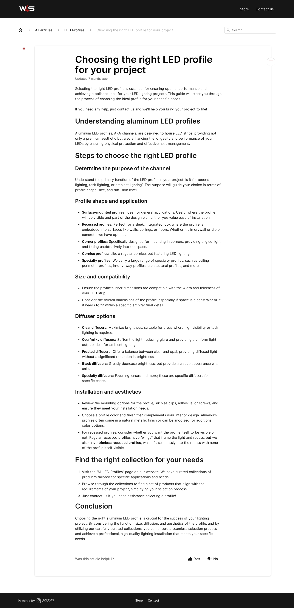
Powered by (26, 600)
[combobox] (250, 30)
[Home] (20, 30)
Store (244, 9)
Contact (153, 600)
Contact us (265, 9)
